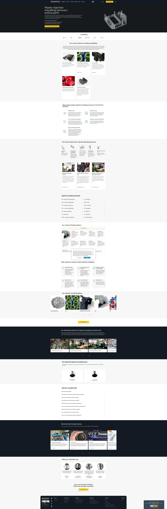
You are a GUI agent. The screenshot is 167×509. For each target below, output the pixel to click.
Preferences (79, 257)
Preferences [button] (86, 255)
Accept (87, 257)
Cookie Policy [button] (90, 254)
